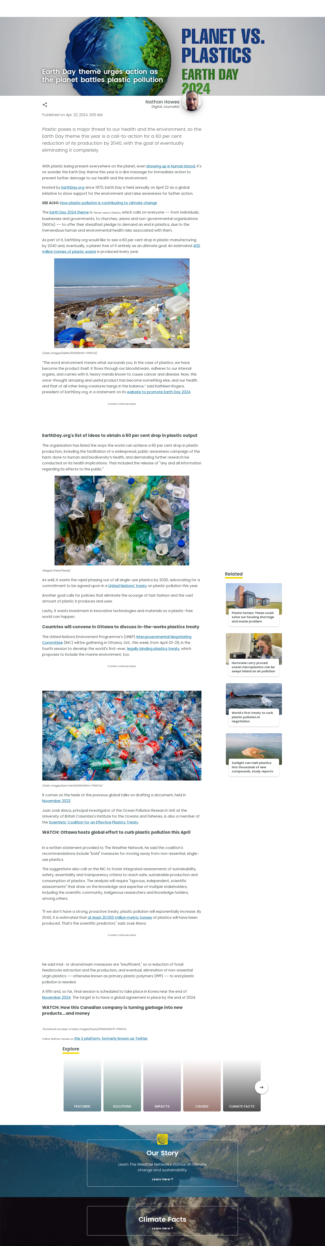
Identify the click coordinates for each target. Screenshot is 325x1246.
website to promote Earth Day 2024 (159, 392)
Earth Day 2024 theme (69, 212)
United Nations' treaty (127, 585)
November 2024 (56, 997)
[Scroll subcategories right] (261, 1087)
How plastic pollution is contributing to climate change (108, 202)
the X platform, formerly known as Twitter (111, 1038)
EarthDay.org (72, 187)
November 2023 (56, 800)
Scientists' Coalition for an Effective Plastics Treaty (93, 822)
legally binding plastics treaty (153, 648)
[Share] (45, 104)
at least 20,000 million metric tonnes (120, 917)
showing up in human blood (170, 166)
